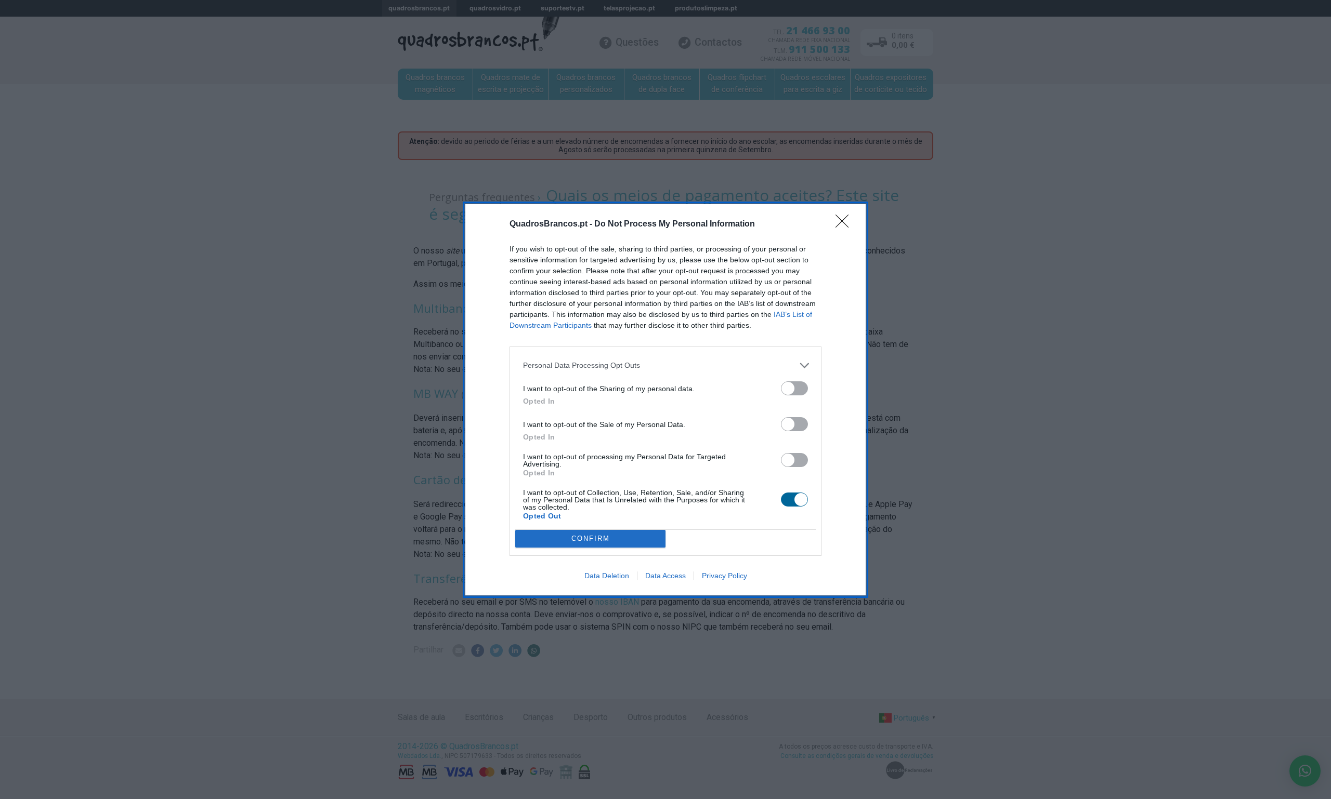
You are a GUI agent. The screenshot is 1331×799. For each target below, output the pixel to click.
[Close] (845, 224)
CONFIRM (590, 538)
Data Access (665, 575)
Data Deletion (606, 575)
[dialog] (665, 399)
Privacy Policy (724, 575)
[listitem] (665, 365)
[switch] (794, 388)
